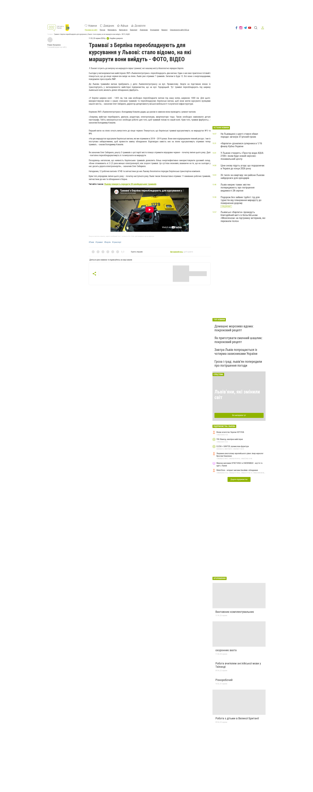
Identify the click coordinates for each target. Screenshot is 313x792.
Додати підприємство (239, 479)
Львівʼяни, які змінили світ (237, 394)
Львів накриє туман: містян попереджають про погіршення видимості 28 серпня (237, 187)
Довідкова (144, 30)
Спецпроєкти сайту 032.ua (179, 30)
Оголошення (154, 30)
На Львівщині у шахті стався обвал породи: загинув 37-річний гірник (239, 135)
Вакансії (165, 30)
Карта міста (123, 30)
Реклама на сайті (91, 30)
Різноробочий (224, 680)
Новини (92, 25)
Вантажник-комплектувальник (234, 612)
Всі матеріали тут (239, 415)
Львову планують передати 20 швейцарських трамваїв (130, 184)
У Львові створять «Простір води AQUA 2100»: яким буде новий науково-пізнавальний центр (242, 155)
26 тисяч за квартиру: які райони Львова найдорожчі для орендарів (242, 176)
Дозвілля (139, 25)
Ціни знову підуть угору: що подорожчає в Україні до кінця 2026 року (242, 167)
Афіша (124, 25)
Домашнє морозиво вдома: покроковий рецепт (234, 328)
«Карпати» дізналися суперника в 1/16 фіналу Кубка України (241, 145)
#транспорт (116, 242)
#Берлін (107, 242)
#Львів (91, 242)
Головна (50, 34)
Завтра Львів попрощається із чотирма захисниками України (235, 352)
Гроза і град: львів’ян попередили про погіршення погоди (238, 363)
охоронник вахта (226, 650)
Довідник (108, 25)
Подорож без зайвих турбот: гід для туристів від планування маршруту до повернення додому (241, 200)
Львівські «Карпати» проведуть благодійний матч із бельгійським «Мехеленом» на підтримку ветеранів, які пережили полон (243, 216)
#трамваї (99, 242)
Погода (102, 30)
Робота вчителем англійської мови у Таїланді (238, 665)
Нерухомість (112, 30)
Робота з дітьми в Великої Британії (237, 718)
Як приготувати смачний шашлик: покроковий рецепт (238, 340)
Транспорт (133, 30)
